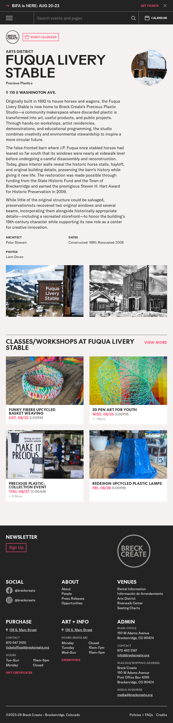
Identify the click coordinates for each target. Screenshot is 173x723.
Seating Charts (128, 608)
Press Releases (73, 598)
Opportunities (72, 603)
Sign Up (16, 547)
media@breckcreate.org (135, 695)
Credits (161, 715)
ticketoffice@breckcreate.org (27, 647)
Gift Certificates (19, 673)
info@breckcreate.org (133, 655)
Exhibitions (71, 660)
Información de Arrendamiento (140, 593)
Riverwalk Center (130, 603)
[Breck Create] (12, 37)
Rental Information (131, 589)
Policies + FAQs (141, 715)
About (66, 589)
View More (155, 342)
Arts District (126, 598)
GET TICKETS (149, 5)
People (67, 593)
